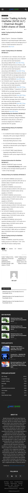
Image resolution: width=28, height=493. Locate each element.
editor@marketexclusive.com (17, 465)
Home (3, 13)
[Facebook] (7, 476)
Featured (20, 483)
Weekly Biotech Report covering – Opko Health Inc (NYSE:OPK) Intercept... (17, 348)
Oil (21, 485)
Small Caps (7, 485)
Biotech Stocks (14, 483)
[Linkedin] (11, 476)
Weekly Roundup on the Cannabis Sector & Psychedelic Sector (13, 292)
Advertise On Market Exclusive (11, 488)
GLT (15, 248)
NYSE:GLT (20, 248)
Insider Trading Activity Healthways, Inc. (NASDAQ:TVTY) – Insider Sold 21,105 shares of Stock (20, 260)
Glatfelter (11, 248)
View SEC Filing (19, 63)
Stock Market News (18, 482)
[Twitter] (20, 476)
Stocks (11, 482)
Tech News (6, 483)
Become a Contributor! (13, 486)
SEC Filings (4, 250)
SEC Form (11, 46)
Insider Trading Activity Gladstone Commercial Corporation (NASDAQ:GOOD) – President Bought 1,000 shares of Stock (8, 261)
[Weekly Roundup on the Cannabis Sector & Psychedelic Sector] (5, 320)
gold (12, 485)
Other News (16, 485)
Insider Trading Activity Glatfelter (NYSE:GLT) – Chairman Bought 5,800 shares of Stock (14, 22)
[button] (2, 9)
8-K (6, 248)
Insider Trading (9, 13)
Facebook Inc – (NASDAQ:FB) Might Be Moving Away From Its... (18, 356)
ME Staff (3, 29)
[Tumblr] (16, 476)
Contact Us (21, 488)
